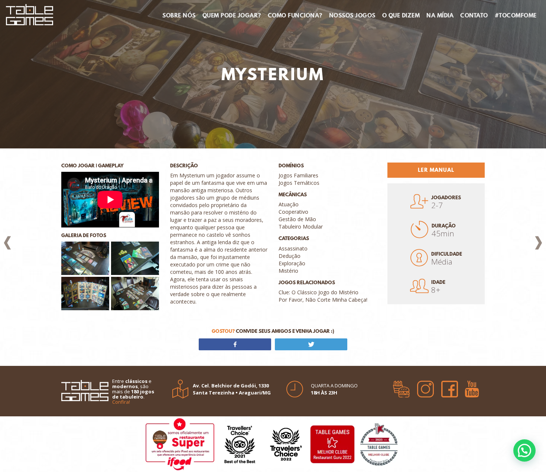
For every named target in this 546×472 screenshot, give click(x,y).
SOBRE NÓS (179, 15)
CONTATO (474, 15)
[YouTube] (472, 387)
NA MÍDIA (440, 15)
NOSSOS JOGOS (352, 15)
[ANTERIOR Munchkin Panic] (7, 243)
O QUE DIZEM (401, 15)
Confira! (121, 402)
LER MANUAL (436, 170)
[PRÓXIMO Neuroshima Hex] (538, 243)
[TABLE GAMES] (29, 14)
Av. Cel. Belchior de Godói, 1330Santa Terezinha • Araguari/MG (232, 389)
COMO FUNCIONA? (295, 15)
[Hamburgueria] (401, 387)
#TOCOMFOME (516, 15)
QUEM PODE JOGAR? (231, 15)
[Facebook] (449, 387)
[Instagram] (425, 387)
